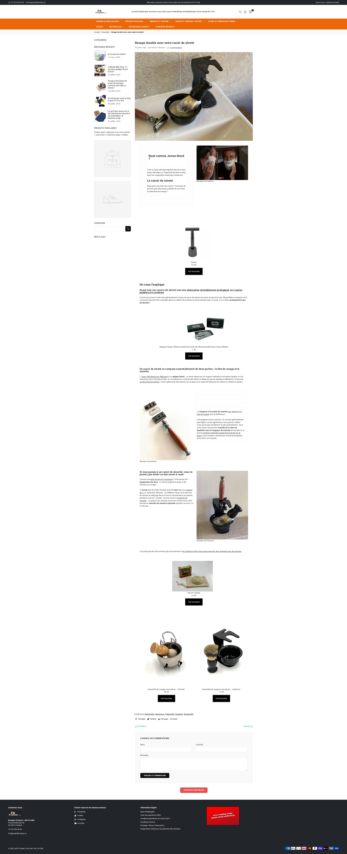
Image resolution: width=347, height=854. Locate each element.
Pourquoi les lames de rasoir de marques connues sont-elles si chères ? (117, 84)
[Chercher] (240, 12)
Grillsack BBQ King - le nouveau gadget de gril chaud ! (118, 69)
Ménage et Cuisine (159, 21)
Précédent (141, 726)
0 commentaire (176, 48)
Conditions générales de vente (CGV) (155, 818)
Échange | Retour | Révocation (152, 825)
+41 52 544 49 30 (17, 2)
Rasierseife (188, 714)
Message (144, 755)
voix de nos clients (138, 27)
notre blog (116, 27)
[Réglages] (245, 12)
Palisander (169, 714)
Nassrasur (159, 714)
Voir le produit (194, 271)
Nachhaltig (149, 714)
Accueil (97, 32)
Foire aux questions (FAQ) (150, 815)
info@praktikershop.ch (37, 2)
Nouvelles (105, 32)
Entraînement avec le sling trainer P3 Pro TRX (119, 99)
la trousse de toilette (117, 54)
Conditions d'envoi (147, 822)
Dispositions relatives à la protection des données (160, 829)
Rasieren (179, 714)
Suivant (246, 726)
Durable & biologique (107, 21)
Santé (99, 27)
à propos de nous (165, 27)
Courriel (199, 744)
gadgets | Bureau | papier (188, 21)
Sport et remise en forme (221, 21)
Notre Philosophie (147, 812)
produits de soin (134, 21)
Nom (142, 744)
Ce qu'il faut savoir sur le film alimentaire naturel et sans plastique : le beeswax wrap (119, 114)
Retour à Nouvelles (194, 790)
